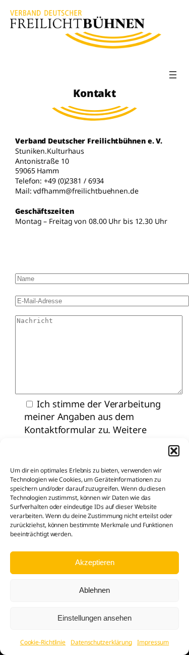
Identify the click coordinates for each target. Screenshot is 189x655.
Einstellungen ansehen (94, 618)
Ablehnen (94, 590)
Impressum (153, 642)
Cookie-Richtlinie (43, 642)
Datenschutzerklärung (101, 642)
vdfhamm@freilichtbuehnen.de (85, 191)
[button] (174, 451)
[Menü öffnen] (173, 75)
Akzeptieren (94, 562)
